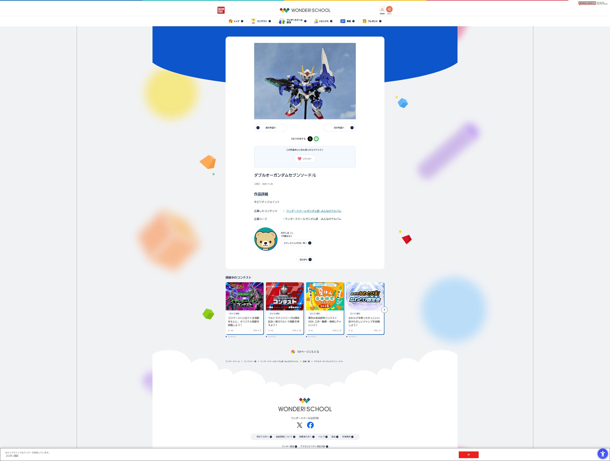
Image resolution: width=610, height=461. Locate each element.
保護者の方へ (305, 437)
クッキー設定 (288, 446)
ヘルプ (321, 437)
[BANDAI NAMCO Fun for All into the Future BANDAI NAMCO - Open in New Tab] (593, 3)
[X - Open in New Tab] (310, 138)
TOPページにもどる (308, 351)
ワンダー (307, 159)
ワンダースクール (233, 361)
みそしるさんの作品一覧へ (295, 243)
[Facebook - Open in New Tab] (310, 425)
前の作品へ (271, 128)
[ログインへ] (389, 9)
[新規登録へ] (382, 9)
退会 (333, 437)
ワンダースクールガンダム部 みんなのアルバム (313, 211)
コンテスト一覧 (250, 361)
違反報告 (303, 259)
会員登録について (284, 437)
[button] (384, 310)
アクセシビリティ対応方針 (312, 446)
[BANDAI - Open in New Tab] (221, 10)
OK (469, 455)
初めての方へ (263, 437)
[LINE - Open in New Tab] (316, 138)
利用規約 (346, 437)
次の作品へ (339, 128)
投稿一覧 (306, 361)
